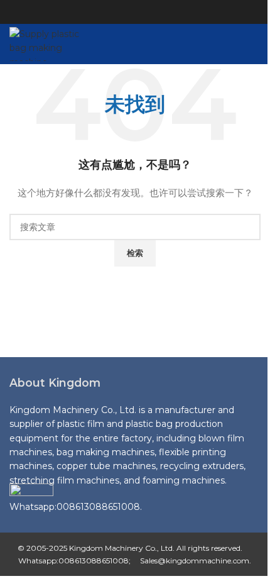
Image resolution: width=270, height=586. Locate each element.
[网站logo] (52, 43)
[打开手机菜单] (255, 44)
